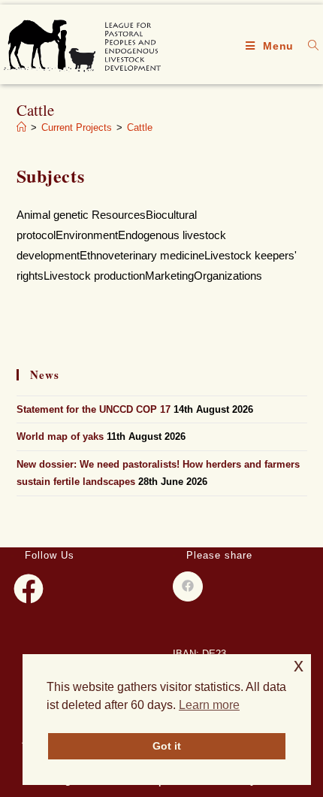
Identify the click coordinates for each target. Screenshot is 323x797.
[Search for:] (308, 46)
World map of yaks (60, 436)
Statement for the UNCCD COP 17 (94, 409)
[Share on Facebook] (188, 586)
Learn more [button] (209, 705)
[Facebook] (29, 589)
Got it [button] (166, 746)
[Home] (21, 127)
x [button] (298, 665)
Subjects (51, 175)
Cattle (139, 127)
